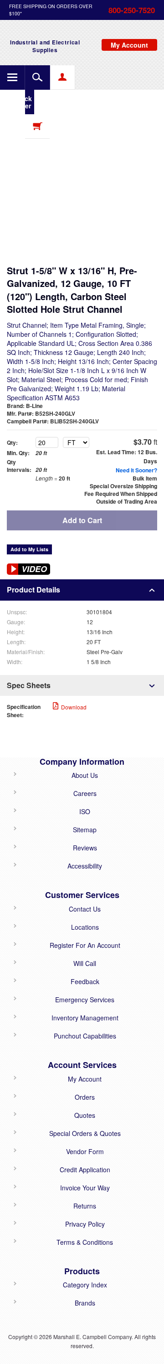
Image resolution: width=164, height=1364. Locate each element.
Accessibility (84, 865)
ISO (84, 811)
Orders (85, 1097)
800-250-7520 (131, 10)
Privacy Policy (85, 1223)
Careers (85, 793)
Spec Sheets (29, 685)
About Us (85, 775)
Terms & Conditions (84, 1242)
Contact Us (85, 908)
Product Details (33, 589)
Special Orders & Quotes (85, 1133)
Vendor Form (85, 1151)
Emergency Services (84, 999)
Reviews (85, 847)
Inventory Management (84, 1017)
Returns (84, 1205)
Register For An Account (85, 945)
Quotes (84, 1115)
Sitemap (85, 829)
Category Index (85, 1284)
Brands (85, 1302)
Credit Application (85, 1169)
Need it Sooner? (136, 470)
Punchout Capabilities (85, 1035)
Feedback (85, 981)
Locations (85, 927)
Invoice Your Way (85, 1187)
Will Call (84, 963)
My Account (85, 1078)
